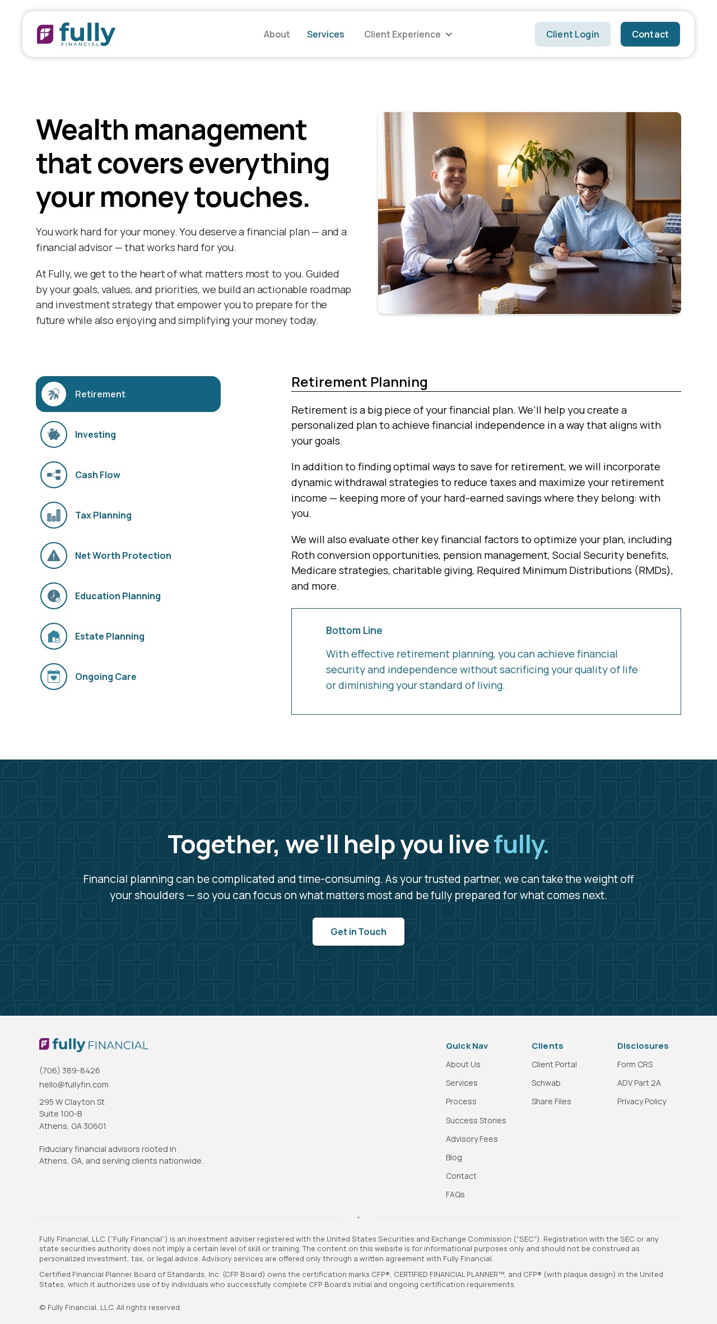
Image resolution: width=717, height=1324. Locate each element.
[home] (76, 34)
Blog (454, 1157)
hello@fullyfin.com (74, 1084)
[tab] (128, 394)
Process (461, 1101)
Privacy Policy (641, 1101)
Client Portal (554, 1064)
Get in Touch (358, 931)
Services (325, 34)
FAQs (455, 1194)
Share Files (551, 1101)
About (277, 34)
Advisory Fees (472, 1138)
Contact (650, 34)
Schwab (546, 1082)
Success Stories (476, 1120)
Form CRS (635, 1064)
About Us (463, 1064)
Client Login (572, 34)
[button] (407, 34)
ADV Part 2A (639, 1082)
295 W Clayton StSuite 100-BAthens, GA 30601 (72, 1113)
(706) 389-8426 (69, 1070)
